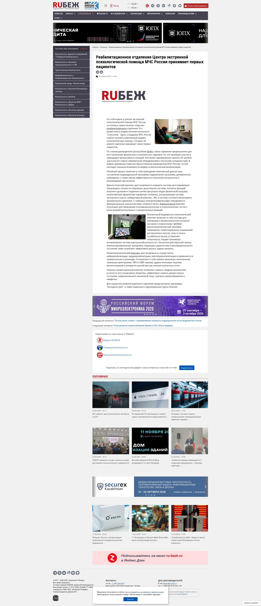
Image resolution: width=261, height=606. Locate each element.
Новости (59, 13)
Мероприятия (154, 13)
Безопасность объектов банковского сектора (71, 90)
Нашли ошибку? (251, 602)
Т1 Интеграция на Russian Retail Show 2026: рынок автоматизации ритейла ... (150, 539)
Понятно (130, 599)
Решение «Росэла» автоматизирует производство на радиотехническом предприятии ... (107, 540)
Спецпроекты (84, 13)
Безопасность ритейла (65, 96)
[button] (127, 41)
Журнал (69, 13)
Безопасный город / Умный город (70, 83)
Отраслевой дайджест (197, 5)
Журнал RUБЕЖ (111, 340)
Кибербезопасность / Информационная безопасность (69, 76)
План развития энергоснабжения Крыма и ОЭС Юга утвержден (143, 325)
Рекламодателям (186, 13)
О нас (57, 18)
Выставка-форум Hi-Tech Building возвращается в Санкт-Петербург (145, 461)
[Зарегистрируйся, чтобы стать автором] (105, 5)
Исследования (118, 13)
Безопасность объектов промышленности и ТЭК (66, 63)
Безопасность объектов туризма (69, 109)
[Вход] (114, 5)
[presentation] (55, 33)
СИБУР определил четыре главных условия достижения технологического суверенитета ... (110, 463)
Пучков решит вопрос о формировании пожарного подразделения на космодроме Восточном (158, 320)
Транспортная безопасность (67, 70)
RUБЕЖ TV (103, 13)
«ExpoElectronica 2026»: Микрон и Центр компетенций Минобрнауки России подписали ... (188, 540)
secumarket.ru (182, 594)
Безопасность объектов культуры (70, 115)
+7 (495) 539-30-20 (117, 583)
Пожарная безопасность (115, 347)
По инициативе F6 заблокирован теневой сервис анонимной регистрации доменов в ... (149, 417)
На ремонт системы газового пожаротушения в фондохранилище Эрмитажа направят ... (186, 417)
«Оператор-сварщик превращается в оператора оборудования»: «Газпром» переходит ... (186, 463)
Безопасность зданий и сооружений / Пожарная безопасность (71, 55)
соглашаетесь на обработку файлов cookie (146, 592)
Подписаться (187, 367)
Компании (170, 13)
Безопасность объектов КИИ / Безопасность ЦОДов (68, 103)
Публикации (136, 13)
